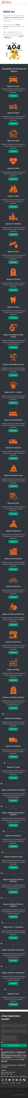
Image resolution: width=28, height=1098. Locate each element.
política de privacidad (13, 1042)
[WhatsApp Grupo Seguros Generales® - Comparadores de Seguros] (2, 1080)
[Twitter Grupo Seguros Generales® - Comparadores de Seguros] (9, 1080)
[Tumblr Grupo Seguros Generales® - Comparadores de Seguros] (22, 1095)
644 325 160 (15, 1076)
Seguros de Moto (13, 113)
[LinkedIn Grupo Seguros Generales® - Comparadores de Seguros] (17, 1080)
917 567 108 (5, 1076)
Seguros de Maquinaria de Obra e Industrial (13, 814)
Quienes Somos (5, 1083)
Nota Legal (12, 1083)
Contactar (19, 1083)
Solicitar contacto (14, 1045)
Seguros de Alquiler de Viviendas (13, 950)
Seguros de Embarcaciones (13, 475)
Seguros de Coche (13, 86)
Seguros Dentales (13, 307)
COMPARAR (13, 96)
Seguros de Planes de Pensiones (13, 614)
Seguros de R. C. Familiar (13, 392)
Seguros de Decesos (13, 279)
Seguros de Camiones (13, 746)
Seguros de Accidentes (13, 224)
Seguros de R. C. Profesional (13, 927)
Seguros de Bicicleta (13, 586)
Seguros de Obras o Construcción (13, 973)
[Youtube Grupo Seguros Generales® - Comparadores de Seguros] (20, 1095)
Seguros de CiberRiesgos (13, 718)
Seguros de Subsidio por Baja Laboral (13, 336)
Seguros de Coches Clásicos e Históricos (13, 880)
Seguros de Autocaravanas (13, 420)
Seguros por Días (13, 503)
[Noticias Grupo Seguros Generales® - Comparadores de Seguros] (20, 1080)
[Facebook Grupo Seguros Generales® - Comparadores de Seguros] (6, 1080)
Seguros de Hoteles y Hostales (13, 697)
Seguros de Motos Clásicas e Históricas (13, 905)
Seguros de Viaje (13, 252)
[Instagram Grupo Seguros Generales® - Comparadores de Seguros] (13, 1080)
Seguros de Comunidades (13, 559)
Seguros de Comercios (13, 642)
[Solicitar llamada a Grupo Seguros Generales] (24, 1080)
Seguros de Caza (13, 994)
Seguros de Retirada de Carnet (13, 364)
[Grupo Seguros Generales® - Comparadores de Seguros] (6, 3)
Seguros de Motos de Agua (13, 857)
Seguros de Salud (13, 168)
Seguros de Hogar (13, 141)
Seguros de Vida (13, 196)
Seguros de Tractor (13, 767)
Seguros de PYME (13, 670)
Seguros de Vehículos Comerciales (13, 790)
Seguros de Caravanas (13, 448)
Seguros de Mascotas (13, 531)
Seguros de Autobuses (13, 836)
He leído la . (10, 1042)
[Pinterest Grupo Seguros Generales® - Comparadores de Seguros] (24, 1095)
